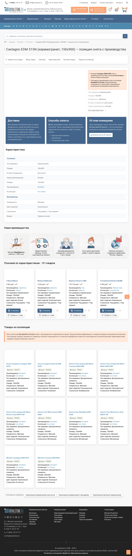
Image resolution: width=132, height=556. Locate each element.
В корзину (15, 311)
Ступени (82, 517)
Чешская (32, 522)
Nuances (81, 290)
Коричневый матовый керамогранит (107, 495)
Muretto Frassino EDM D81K (49, 458)
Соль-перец (58, 519)
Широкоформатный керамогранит (66, 513)
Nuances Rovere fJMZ (78, 281)
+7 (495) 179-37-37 (13, 532)
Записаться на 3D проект (101, 135)
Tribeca (18, 290)
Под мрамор (58, 517)
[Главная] (5, 42)
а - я (101, 26)
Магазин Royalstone (111, 513)
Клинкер (82, 515)
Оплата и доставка (110, 515)
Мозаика (82, 513)
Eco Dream (41, 192)
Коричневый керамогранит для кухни (40, 495)
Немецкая (32, 524)
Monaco (50, 290)
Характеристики (54, 59)
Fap (83, 288)
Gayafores (22, 288)
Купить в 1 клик (16, 315)
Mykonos (53, 288)
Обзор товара (30, 59)
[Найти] (125, 36)
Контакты (107, 519)
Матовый (57, 522)
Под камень (58, 515)
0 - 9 (106, 26)
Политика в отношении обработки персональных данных (66, 553)
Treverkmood (114, 290)
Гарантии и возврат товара (113, 517)
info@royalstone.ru (13, 536)
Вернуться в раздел (15, 59)
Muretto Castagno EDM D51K (17, 458)
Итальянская (33, 515)
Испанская (32, 513)
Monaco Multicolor (45, 281)
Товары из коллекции (86, 59)
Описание (42, 59)
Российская (33, 519)
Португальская (34, 517)
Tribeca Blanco (12, 281)
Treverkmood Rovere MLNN (111, 281)
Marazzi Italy (117, 288)
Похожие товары (69, 59)
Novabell (41, 187)
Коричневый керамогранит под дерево (74, 495)
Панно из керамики (85, 519)
